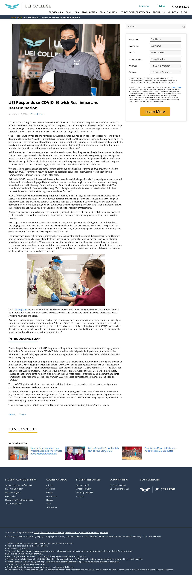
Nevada (49, 500)
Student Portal (82, 485)
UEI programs (21, 309)
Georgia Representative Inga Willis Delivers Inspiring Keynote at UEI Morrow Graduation (46, 451)
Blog (184, 12)
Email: (131, 53)
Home (13, 17)
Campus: (132, 72)
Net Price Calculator (14, 489)
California (50, 489)
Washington (51, 507)
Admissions (88, 12)
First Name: (134, 39)
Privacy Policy (176, 87)
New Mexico (51, 496)
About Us (158, 12)
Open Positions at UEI (119, 489)
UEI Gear (80, 496)
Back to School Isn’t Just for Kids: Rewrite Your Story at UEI (103, 449)
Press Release (37, 114)
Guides (172, 12)
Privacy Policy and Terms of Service (49, 532)
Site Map (104, 532)
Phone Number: (136, 59)
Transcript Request (84, 492)
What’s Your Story (83, 489)
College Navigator (13, 492)
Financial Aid (107, 12)
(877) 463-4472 (180, 7)
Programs (55, 12)
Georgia (49, 492)
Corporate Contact (118, 485)
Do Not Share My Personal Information (82, 532)
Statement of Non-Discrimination (19, 500)
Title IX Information (13, 503)
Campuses (71, 12)
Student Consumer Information (19, 485)
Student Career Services (134, 12)
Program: (133, 66)
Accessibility (10, 496)
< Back (11, 414)
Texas (48, 503)
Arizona (49, 485)
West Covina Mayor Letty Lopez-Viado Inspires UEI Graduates (160, 449)
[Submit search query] (184, 26)
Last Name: (134, 46)
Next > (22, 414)
